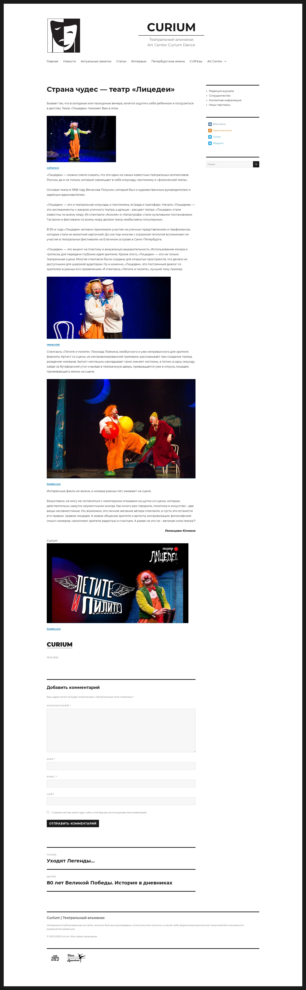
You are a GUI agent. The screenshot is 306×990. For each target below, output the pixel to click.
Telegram (218, 143)
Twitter (217, 136)
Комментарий (59, 705)
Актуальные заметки (96, 61)
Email (52, 776)
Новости (69, 61)
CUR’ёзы (196, 61)
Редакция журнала (221, 91)
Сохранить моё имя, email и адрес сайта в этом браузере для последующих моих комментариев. (99, 812)
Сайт (50, 794)
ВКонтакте (219, 124)
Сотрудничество (220, 95)
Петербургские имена (168, 61)
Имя (51, 759)
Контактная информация (225, 100)
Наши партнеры (219, 104)
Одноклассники (222, 130)
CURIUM (171, 27)
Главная (52, 61)
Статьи (121, 61)
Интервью (138, 61)
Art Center (214, 61)
